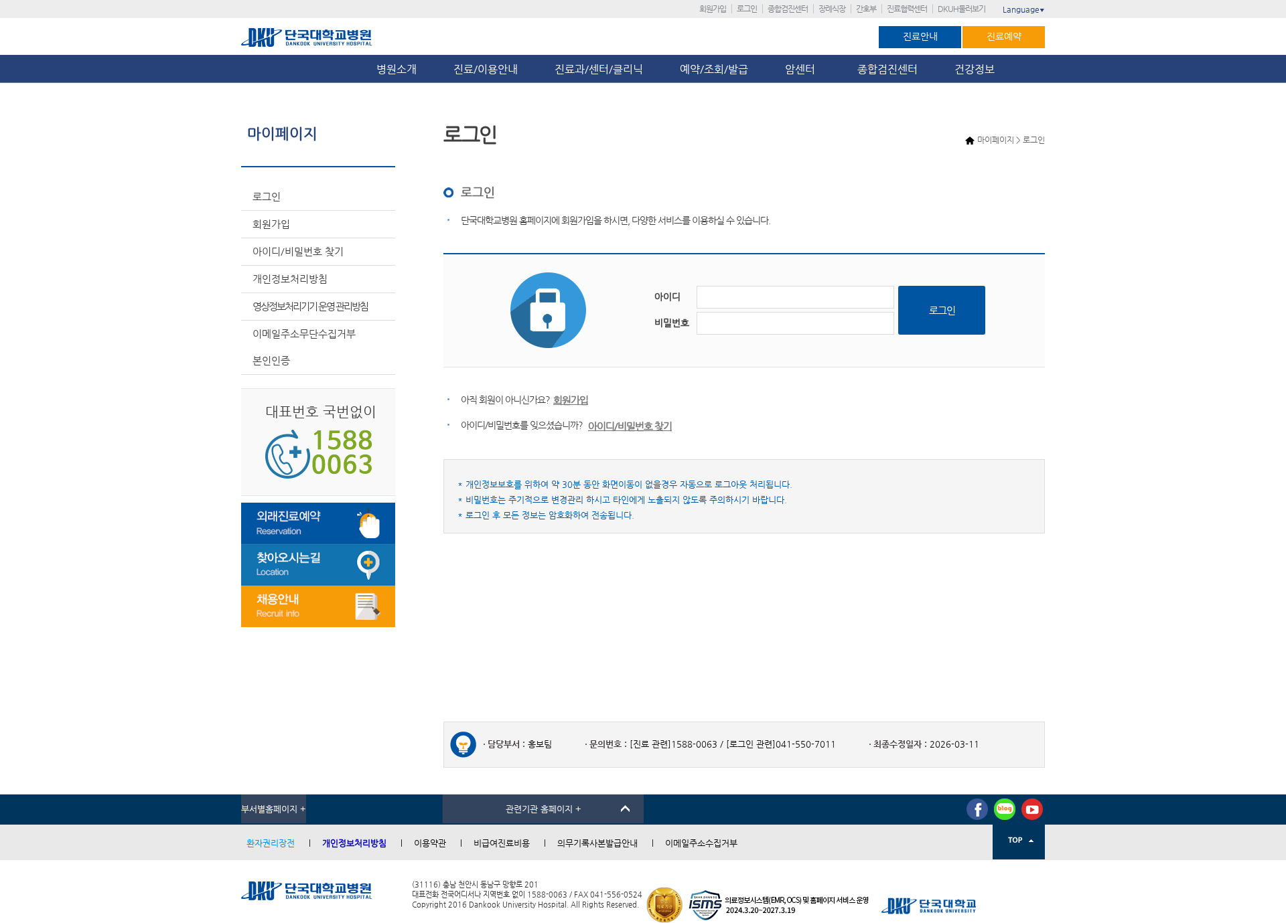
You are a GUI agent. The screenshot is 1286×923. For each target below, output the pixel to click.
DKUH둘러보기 (961, 8)
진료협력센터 (907, 8)
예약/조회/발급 (714, 69)
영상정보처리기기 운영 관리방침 (310, 306)
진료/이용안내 (485, 69)
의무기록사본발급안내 (597, 843)
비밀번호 (671, 322)
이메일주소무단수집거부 (304, 333)
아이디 (667, 296)
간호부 (866, 8)
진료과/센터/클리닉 (599, 69)
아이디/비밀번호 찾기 (298, 251)
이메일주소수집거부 (701, 843)
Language (1024, 9)
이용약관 (430, 843)
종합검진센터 (788, 8)
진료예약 (1004, 36)
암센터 (802, 69)
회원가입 (712, 8)
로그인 (747, 8)
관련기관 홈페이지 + (543, 809)
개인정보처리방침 (290, 278)
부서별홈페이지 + (273, 809)
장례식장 (831, 8)
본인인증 (271, 360)
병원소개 (396, 69)
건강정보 (974, 69)
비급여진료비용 (502, 843)
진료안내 (920, 36)
